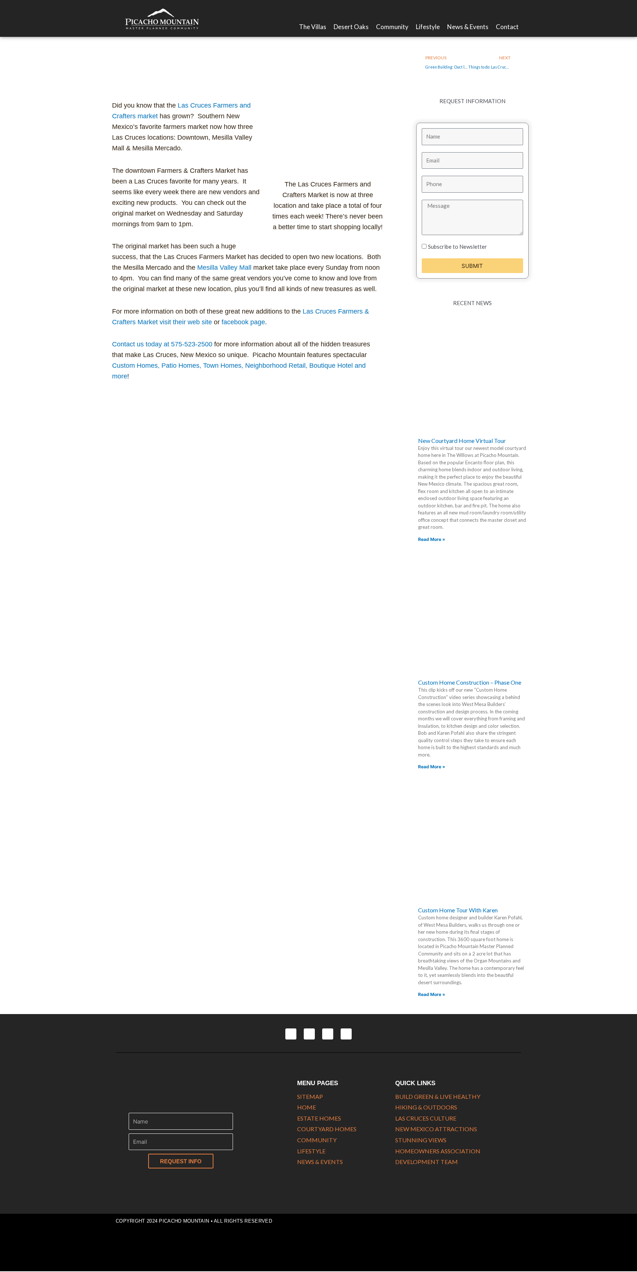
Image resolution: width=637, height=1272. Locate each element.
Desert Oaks (351, 27)
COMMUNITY (317, 1139)
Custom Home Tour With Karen (458, 909)
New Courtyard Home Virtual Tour (462, 440)
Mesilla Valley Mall (224, 267)
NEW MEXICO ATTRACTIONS (436, 1128)
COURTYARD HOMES (326, 1128)
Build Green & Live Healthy (437, 1096)
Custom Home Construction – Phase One (469, 682)
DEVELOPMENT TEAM (426, 1161)
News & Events (467, 27)
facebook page (243, 322)
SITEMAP (310, 1096)
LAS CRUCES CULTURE (425, 1118)
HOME (306, 1107)
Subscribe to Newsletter (457, 246)
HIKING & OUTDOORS (426, 1107)
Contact (507, 27)
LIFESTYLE (311, 1150)
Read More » (431, 539)
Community (392, 27)
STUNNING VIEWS (420, 1139)
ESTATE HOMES (319, 1118)
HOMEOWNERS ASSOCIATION (437, 1150)
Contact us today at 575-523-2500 (162, 344)
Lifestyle (428, 27)
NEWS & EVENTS (320, 1161)
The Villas (312, 27)
